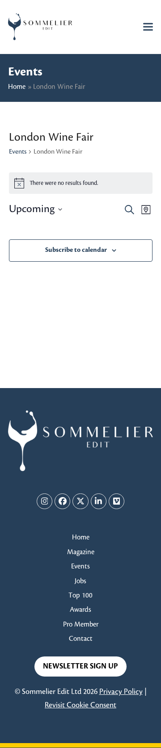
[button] (148, 26)
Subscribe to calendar (76, 250)
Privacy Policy (121, 692)
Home (16, 87)
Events (17, 151)
